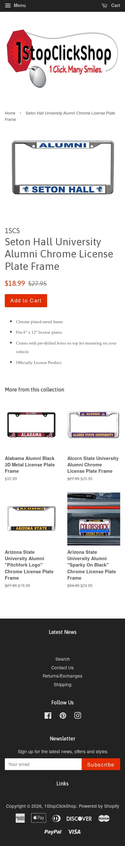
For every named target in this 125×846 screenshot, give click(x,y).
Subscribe (101, 764)
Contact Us (62, 667)
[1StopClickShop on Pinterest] (62, 716)
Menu (19, 5)
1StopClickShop (60, 806)
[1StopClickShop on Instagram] (77, 716)
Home (10, 112)
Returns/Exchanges (62, 675)
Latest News (63, 632)
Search (62, 659)
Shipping (62, 684)
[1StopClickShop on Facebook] (48, 716)
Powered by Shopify (99, 806)
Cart (115, 5)
